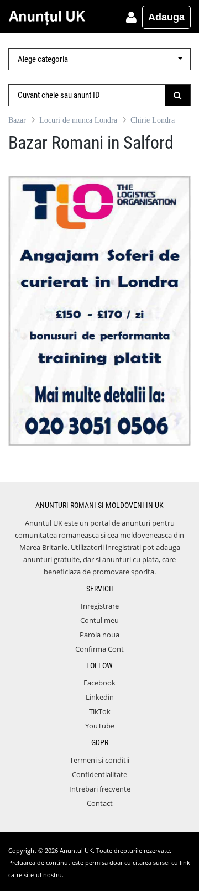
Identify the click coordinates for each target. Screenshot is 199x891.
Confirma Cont (99, 649)
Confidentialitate (99, 774)
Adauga (166, 17)
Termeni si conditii (99, 760)
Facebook (99, 683)
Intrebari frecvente (99, 789)
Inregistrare (100, 606)
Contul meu (99, 620)
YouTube (99, 726)
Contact (100, 803)
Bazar (17, 120)
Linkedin (100, 697)
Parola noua (99, 635)
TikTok (100, 711)
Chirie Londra (152, 120)
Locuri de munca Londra (78, 120)
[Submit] (178, 95)
